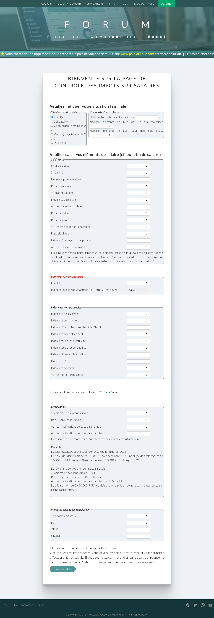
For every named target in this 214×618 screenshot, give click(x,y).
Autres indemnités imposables (69, 247)
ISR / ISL (56, 283)
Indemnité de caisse (63, 368)
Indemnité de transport (65, 320)
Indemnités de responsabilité (68, 347)
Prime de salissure (62, 213)
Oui (105, 392)
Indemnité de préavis (63, 199)
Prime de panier (60, 220)
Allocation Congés (62, 192)
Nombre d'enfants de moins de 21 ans (112, 117)
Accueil (6, 605)
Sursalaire (57, 172)
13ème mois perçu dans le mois (69, 413)
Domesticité (58, 361)
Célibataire (61, 121)
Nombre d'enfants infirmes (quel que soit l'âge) (126, 130)
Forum (40, 605)
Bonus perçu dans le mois (66, 419)
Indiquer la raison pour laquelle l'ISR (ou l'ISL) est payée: (84, 289)
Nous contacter (23, 605)
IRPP (54, 522)
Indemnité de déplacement (67, 334)
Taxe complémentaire (64, 516)
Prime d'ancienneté (62, 186)
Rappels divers (60, 233)
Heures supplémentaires (66, 179)
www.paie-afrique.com (115, 54)
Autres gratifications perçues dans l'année (76, 433)
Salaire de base (60, 165)
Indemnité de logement (65, 313)
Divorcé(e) (60, 142)
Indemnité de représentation (68, 354)
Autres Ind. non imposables (67, 374)
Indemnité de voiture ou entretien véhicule (76, 327)
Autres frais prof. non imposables (71, 226)
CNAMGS (57, 536)
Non (114, 392)
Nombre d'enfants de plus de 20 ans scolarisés (126, 122)
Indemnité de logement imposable (71, 240)
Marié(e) (59, 117)
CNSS (54, 529)
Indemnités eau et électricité (68, 340)
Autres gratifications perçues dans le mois (76, 426)
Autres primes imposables (66, 206)
